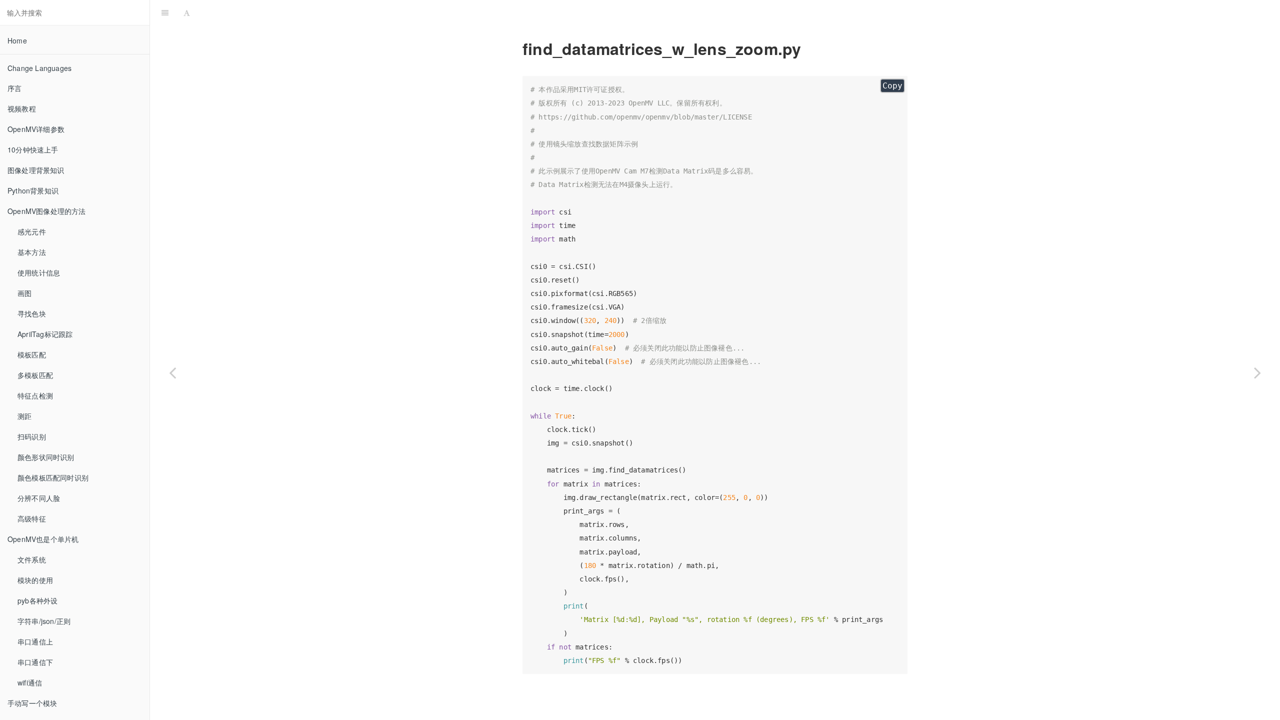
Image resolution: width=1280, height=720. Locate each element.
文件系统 (32, 559)
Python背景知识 (33, 191)
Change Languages (40, 68)
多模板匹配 (35, 375)
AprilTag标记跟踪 (45, 334)
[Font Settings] (187, 12)
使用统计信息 (39, 273)
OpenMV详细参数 (36, 129)
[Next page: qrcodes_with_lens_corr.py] (1257, 372)
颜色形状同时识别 (46, 457)
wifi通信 (30, 683)
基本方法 (32, 252)
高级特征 (32, 519)
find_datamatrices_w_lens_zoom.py (737, 12)
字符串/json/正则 (44, 621)
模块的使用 (35, 580)
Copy (892, 85)
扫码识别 (32, 437)
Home (17, 41)
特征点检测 (35, 395)
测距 (25, 416)
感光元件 (32, 231)
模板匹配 (32, 355)
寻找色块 (32, 313)
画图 (25, 293)
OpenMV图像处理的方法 (47, 211)
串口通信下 (35, 662)
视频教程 (22, 109)
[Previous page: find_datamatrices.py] (172, 372)
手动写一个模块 (32, 703)
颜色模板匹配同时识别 (53, 477)
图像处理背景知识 (36, 170)
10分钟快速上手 (33, 149)
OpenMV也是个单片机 (43, 539)
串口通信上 (35, 641)
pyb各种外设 (38, 601)
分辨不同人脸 (39, 498)
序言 (15, 88)
